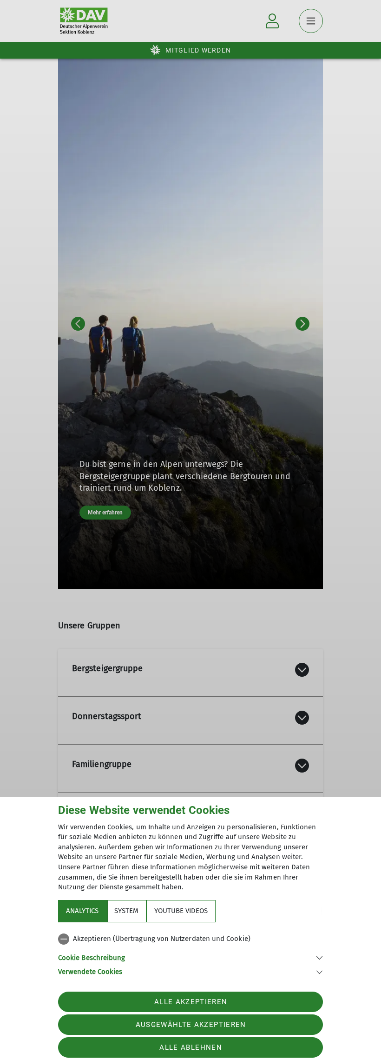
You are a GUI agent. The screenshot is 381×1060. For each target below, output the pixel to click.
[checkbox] (190, 939)
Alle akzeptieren (190, 1002)
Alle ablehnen (190, 1047)
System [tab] (126, 911)
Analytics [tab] (82, 911)
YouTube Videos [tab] (181, 911)
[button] (190, 957)
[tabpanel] (190, 953)
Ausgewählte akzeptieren (191, 1024)
